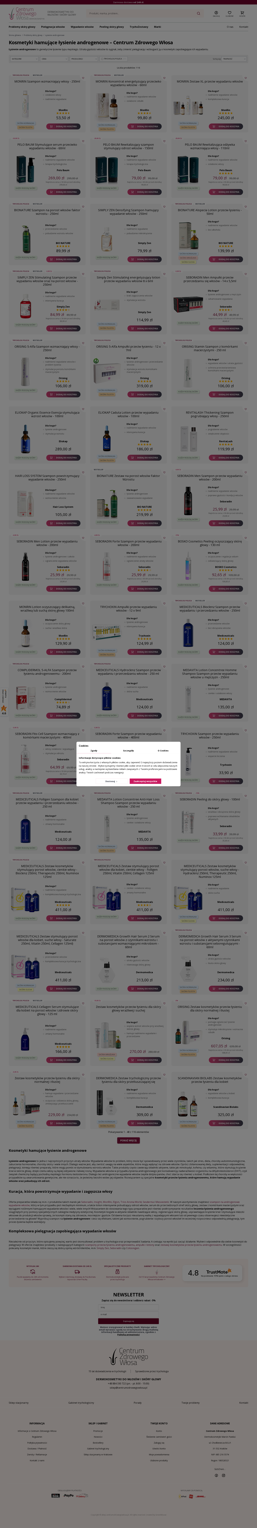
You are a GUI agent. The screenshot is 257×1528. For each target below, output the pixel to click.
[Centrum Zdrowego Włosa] (26, 13)
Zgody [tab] (94, 750)
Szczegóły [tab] (128, 750)
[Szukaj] (199, 13)
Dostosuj (110, 781)
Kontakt (243, 26)
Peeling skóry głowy (112, 26)
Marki (157, 26)
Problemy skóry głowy (22, 26)
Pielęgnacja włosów (53, 26)
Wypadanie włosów (82, 26)
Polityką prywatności (99, 791)
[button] (216, 13)
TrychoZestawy (139, 26)
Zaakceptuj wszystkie (145, 781)
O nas (230, 26)
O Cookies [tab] (163, 750)
